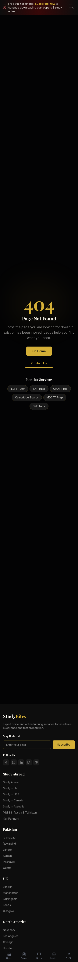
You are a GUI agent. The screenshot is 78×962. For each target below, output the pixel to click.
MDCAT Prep (55, 397)
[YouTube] (36, 762)
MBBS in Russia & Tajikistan (20, 812)
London (7, 886)
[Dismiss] (72, 7)
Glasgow (8, 911)
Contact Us (39, 363)
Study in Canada (13, 800)
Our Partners (11, 818)
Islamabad (9, 837)
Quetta (7, 867)
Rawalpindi (9, 843)
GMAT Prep (60, 388)
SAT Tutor (39, 388)
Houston (8, 948)
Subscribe (63, 744)
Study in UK (10, 788)
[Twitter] (29, 762)
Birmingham (10, 898)
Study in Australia (13, 806)
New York (9, 930)
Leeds (7, 905)
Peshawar (9, 861)
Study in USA (11, 794)
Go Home (39, 351)
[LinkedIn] (21, 762)
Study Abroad (11, 782)
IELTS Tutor (18, 388)
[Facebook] (6, 762)
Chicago (8, 942)
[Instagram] (14, 762)
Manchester (10, 892)
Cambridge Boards (27, 397)
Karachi (7, 855)
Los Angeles (10, 936)
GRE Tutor (39, 406)
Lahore (7, 849)
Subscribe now (45, 3)
